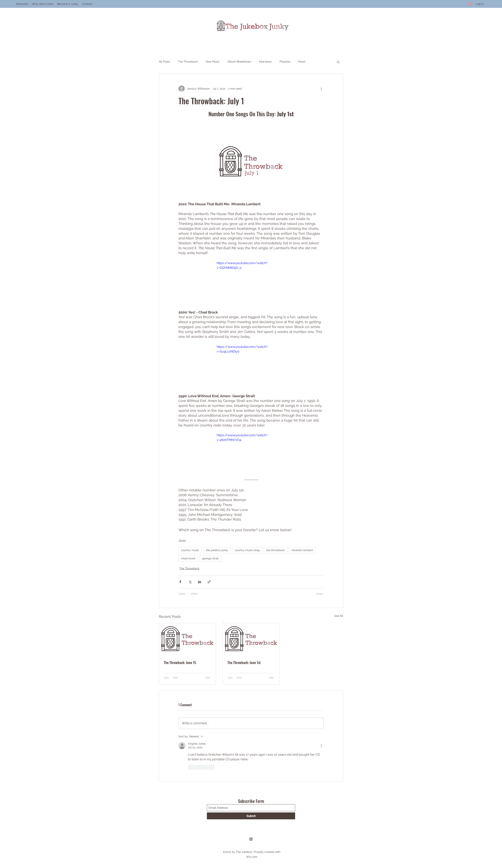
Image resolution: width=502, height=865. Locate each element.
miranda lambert (302, 550)
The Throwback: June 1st (244, 662)
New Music (213, 61)
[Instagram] (251, 804)
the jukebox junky (217, 550)
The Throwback (188, 61)
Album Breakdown (239, 61)
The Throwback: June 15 (180, 662)
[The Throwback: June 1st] (251, 639)
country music (190, 550)
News (302, 61)
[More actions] (321, 88)
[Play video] (251, 280)
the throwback (275, 550)
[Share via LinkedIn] (199, 582)
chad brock (188, 558)
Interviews (265, 61)
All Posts (164, 61)
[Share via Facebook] (180, 582)
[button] (338, 61)
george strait (210, 558)
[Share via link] (209, 582)
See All (338, 615)
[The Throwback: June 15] (187, 639)
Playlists (285, 61)
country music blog (247, 550)
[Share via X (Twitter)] (190, 582)
